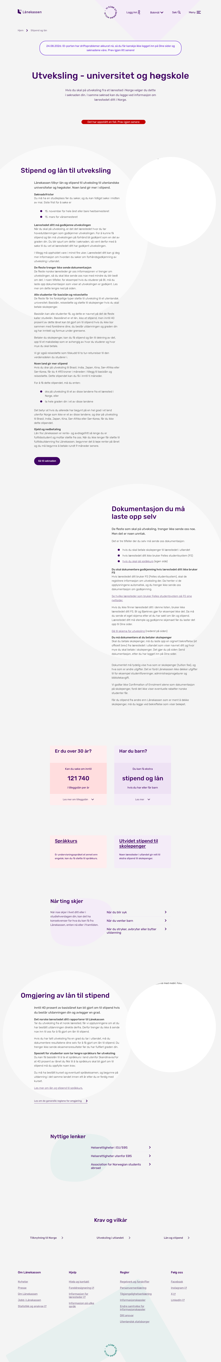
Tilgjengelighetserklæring (136, 1294)
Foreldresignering (80, 1287)
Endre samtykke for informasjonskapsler (132, 1308)
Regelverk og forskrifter (134, 1281)
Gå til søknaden (47, 460)
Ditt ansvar (127, 1315)
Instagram (177, 1287)
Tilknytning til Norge (43, 1237)
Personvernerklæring (133, 1287)
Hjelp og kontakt (79, 1281)
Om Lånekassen (28, 1294)
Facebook (177, 1281)
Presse (22, 1287)
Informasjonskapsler (133, 1300)
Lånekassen (30, 11)
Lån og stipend (173, 1237)
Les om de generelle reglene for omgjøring (58, 1100)
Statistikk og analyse (31, 1306)
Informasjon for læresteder (78, 1295)
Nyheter (23, 1281)
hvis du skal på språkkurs (138, 561)
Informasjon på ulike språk (81, 1305)
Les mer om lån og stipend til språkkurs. (58, 1088)
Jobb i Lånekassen (29, 1300)
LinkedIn (176, 1300)
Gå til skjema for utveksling (128, 631)
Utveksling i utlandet (110, 1237)
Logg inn (131, 12)
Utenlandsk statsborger (135, 1321)
